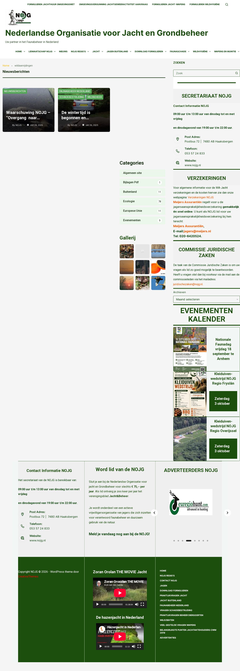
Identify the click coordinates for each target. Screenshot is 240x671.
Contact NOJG (168, 580)
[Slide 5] (195, 541)
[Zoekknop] (236, 73)
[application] (120, 593)
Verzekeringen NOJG (201, 197)
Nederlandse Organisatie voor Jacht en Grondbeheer (106, 33)
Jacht (96, 51)
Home (18, 51)
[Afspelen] (97, 604)
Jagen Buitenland (117, 51)
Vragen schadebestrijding (176, 610)
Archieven (179, 292)
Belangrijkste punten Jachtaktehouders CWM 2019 (188, 631)
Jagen (163, 585)
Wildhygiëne (200, 51)
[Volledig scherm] (142, 604)
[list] (191, 512)
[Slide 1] (174, 541)
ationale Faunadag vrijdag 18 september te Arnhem (223, 349)
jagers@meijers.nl (197, 231)
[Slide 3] (182, 541)
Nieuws (63, 51)
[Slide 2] (178, 541)
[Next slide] (227, 512)
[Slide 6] (199, 541)
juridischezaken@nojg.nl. (188, 284)
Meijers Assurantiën (187, 202)
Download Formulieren (149, 51)
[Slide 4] (188, 541)
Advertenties (168, 637)
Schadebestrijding (71, 97)
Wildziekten (167, 620)
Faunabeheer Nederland (74, 91)
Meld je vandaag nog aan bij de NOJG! (119, 534)
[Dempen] (136, 604)
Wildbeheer (94, 97)
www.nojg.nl (193, 165)
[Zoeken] (226, 4)
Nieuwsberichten (15, 91)
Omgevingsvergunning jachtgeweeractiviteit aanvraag (113, 4)
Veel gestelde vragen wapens (178, 625)
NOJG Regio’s (78, 51)
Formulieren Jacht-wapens (168, 4)
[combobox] (203, 73)
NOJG (19, 125)
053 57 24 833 (195, 153)
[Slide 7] (203, 541)
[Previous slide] (154, 512)
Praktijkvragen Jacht (173, 595)
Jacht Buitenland (170, 600)
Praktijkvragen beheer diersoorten (181, 615)
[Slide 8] (207, 541)
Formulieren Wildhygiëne (205, 4)
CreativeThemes (28, 576)
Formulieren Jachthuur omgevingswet (51, 4)
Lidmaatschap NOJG (40, 51)
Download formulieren (174, 590)
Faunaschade (178, 51)
